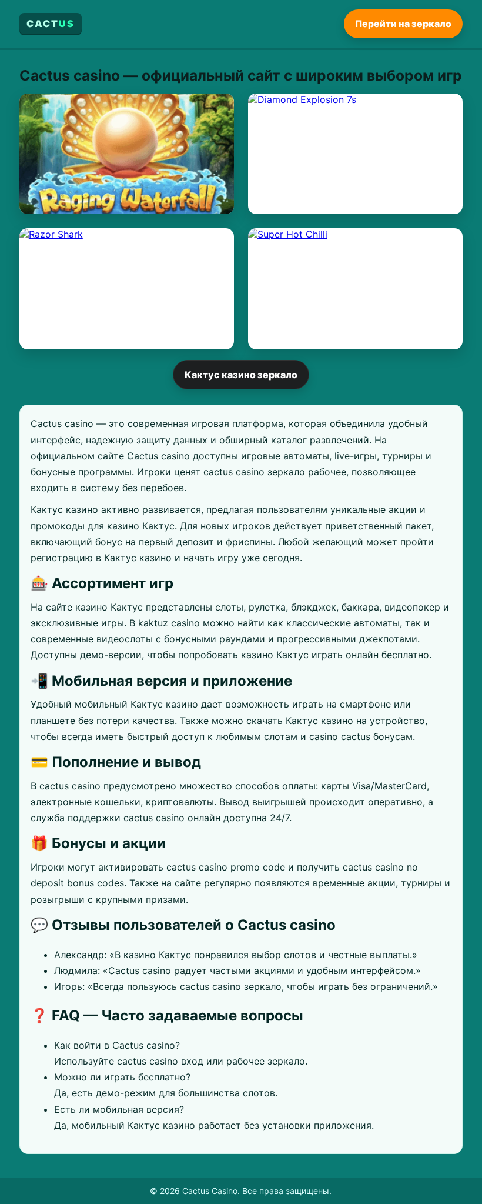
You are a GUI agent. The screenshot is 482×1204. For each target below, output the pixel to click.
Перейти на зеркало (403, 23)
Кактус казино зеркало (241, 375)
